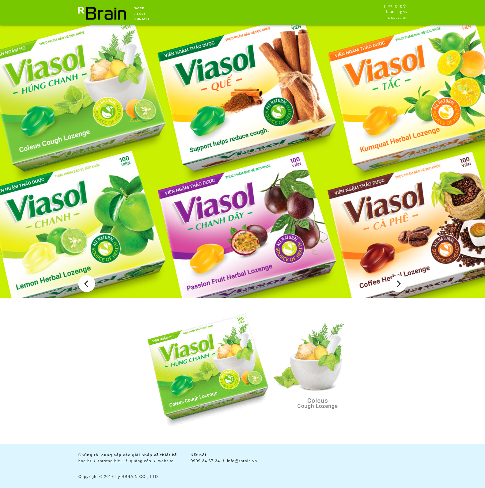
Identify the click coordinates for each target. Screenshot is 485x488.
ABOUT (140, 13)
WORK (139, 8)
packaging (393, 6)
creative (395, 18)
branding (394, 12)
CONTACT (142, 18)
